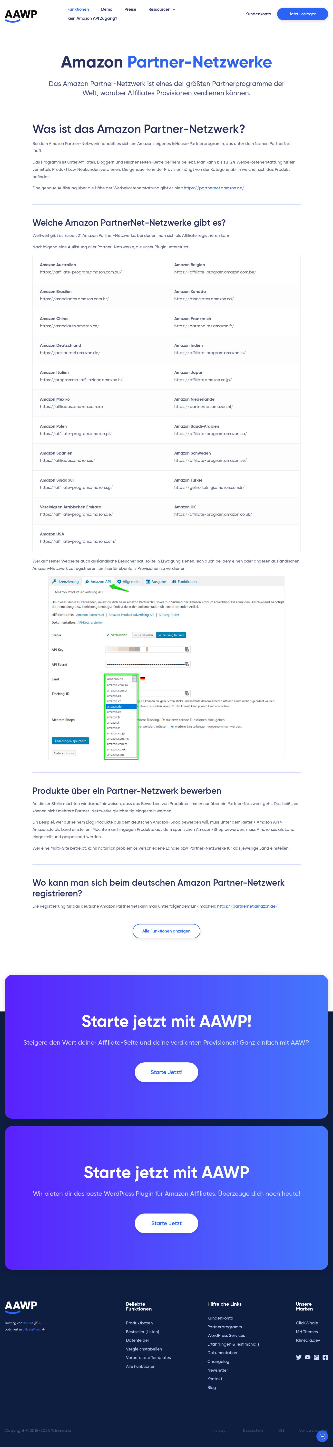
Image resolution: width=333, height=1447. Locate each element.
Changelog (218, 1361)
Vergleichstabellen (144, 1349)
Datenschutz (253, 1430)
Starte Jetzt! (167, 1072)
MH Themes (307, 1331)
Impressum (220, 1430)
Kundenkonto (220, 1318)
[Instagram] (316, 1357)
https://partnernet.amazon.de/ (214, 188)
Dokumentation (222, 1352)
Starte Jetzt (166, 1223)
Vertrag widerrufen (313, 1430)
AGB (281, 1430)
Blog (211, 1387)
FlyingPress (32, 1329)
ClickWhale (307, 1323)
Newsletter (217, 1370)
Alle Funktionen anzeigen (166, 931)
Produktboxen (139, 1323)
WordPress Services (226, 1335)
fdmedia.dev (308, 1340)
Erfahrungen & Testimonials (233, 1344)
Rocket (28, 1323)
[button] (172, 9)
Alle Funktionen (141, 1366)
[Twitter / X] (299, 1357)
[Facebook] (325, 1357)
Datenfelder (137, 1340)
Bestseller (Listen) (142, 1331)
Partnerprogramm (224, 1327)
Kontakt (214, 1378)
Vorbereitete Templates (148, 1357)
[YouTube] (308, 1357)
